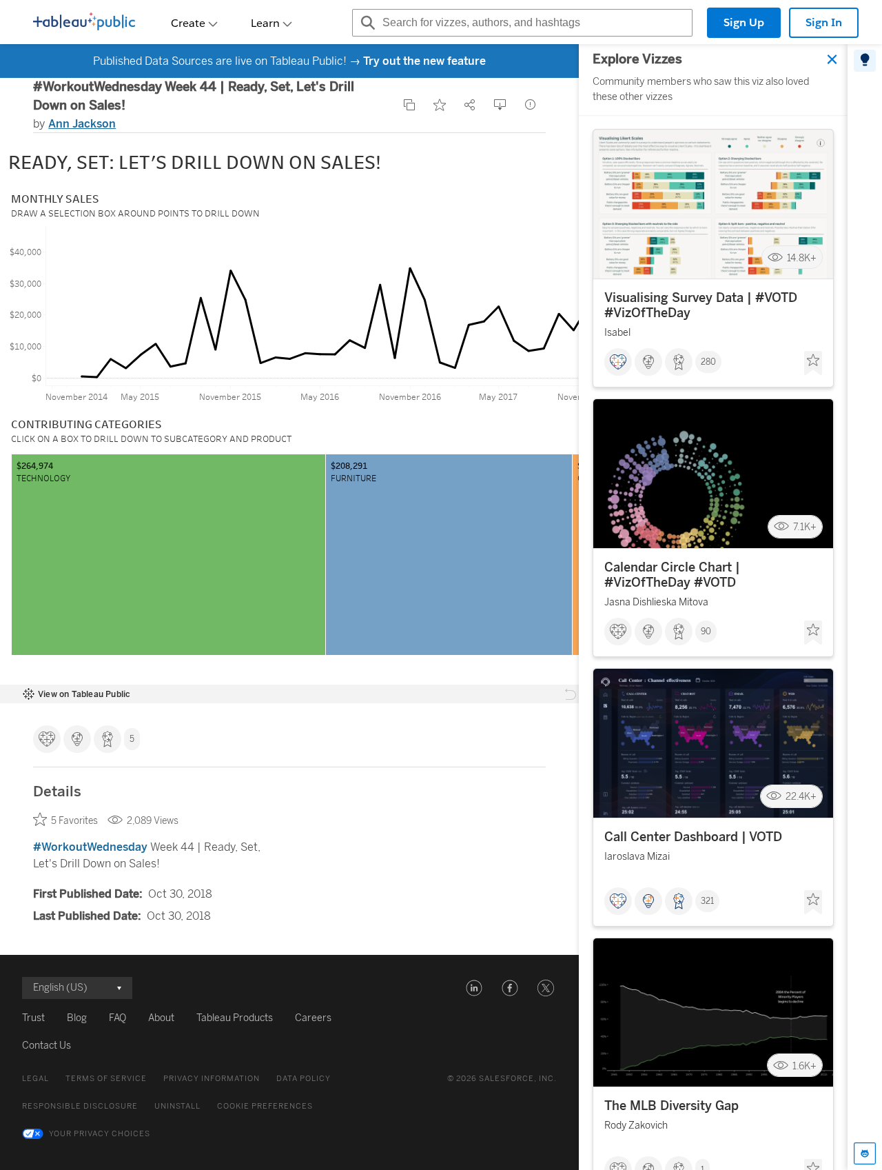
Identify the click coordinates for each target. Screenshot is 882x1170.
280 (708, 362)
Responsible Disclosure (80, 1106)
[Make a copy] (409, 105)
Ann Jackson (82, 123)
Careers (313, 1018)
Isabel (617, 333)
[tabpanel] (713, 607)
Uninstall (177, 1106)
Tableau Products (234, 1018)
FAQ (117, 1018)
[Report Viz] (530, 105)
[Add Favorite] (439, 105)
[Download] (500, 105)
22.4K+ (801, 797)
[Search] (366, 23)
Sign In (824, 22)
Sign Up (744, 22)
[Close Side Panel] (832, 59)
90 (706, 631)
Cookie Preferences (265, 1106)
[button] (474, 988)
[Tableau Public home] (84, 23)
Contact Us (46, 1045)
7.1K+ (805, 527)
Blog (77, 1018)
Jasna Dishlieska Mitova (656, 602)
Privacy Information (211, 1078)
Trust (33, 1018)
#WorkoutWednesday (90, 847)
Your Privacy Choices (99, 1133)
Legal (35, 1078)
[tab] (865, 61)
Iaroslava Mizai (637, 857)
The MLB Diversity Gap (671, 1105)
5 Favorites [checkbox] (74, 821)
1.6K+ (804, 1065)
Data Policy (303, 1078)
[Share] (470, 105)
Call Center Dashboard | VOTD (693, 837)
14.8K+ (802, 257)
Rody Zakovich (636, 1125)
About (161, 1018)
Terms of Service (106, 1078)
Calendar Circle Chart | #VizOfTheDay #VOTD (672, 575)
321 (707, 901)
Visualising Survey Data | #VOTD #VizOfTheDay (700, 305)
